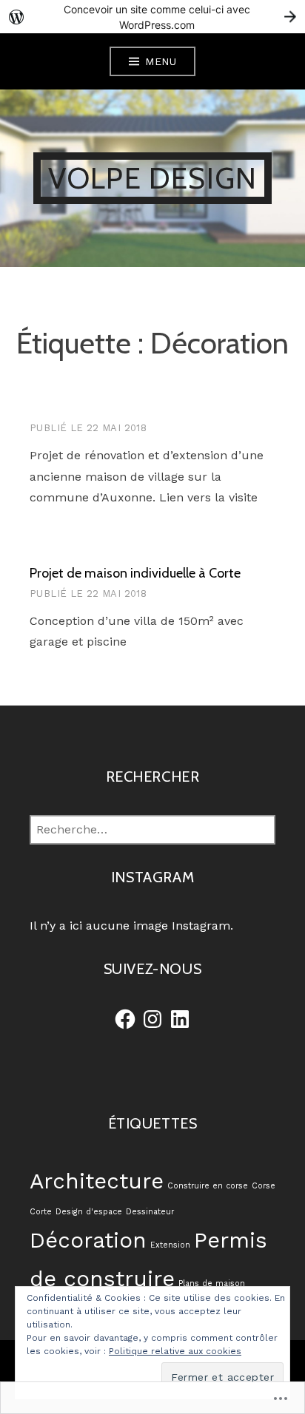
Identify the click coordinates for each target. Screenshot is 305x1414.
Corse (263, 1186)
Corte (41, 1212)
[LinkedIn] (180, 1019)
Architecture (97, 1181)
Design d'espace (89, 1212)
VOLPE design (152, 178)
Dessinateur (150, 1212)
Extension (170, 1245)
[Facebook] (125, 1019)
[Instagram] (152, 1019)
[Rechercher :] (152, 829)
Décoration (88, 1240)
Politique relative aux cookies (175, 1351)
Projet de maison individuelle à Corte (135, 573)
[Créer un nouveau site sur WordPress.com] (152, 16)
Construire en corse (207, 1186)
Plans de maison (211, 1283)
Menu (160, 61)
